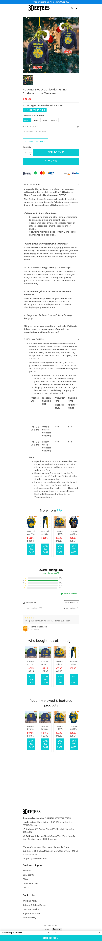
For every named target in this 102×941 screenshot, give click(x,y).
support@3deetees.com (35, 858)
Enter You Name (30, 126)
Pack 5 (44, 120)
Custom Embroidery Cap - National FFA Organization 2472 (45, 663)
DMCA (26, 887)
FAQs (25, 879)
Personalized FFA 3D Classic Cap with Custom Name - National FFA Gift (59, 533)
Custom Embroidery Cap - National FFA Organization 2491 (31, 663)
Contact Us (28, 874)
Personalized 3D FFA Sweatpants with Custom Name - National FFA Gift (45, 533)
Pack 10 (54, 120)
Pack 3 (35, 120)
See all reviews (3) (51, 573)
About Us (27, 870)
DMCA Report (45, 929)
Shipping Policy (30, 900)
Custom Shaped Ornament (50, 105)
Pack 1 (42, 115)
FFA (59, 510)
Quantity (27, 147)
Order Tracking (30, 883)
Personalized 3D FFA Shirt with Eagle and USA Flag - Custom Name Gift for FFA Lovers (73, 533)
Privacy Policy (29, 917)
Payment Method (31, 913)
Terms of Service (31, 909)
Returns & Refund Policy (34, 905)
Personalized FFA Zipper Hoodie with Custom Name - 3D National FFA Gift (31, 533)
